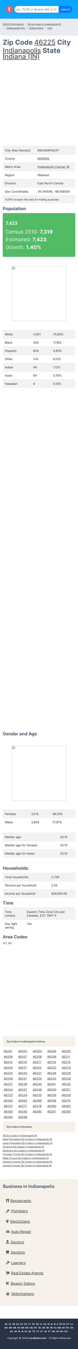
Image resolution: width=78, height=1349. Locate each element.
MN (22, 1327)
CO (25, 1324)
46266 (37, 1100)
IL (57, 1324)
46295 (66, 1111)
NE (47, 1327)
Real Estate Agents (27, 1273)
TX (37, 1331)
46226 (22, 1073)
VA (45, 1331)
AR (13, 1324)
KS (64, 1324)
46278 (37, 1106)
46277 (22, 1106)
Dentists (18, 1252)
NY (67, 1327)
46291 (51, 1111)
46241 (51, 1084)
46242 (66, 1084)
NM (59, 1327)
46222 (37, 1067)
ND (43, 1327)
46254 (22, 1095)
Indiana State (36, 28)
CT (29, 1324)
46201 (8, 1051)
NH (51, 1327)
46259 (66, 1095)
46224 (66, 1067)
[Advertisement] (39, 99)
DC (33, 1324)
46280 (51, 1106)
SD (29, 1331)
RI (22, 1331)
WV (61, 1331)
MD (10, 1327)
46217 (37, 1062)
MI (18, 1327)
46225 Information (13, 24)
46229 (66, 1073)
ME (14, 1327)
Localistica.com (37, 1338)
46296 (8, 1117)
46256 (51, 1095)
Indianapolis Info (16, 28)
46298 (22, 1117)
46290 (37, 1111)
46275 (8, 1106)
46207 (22, 1056)
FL (41, 1324)
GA (44, 1324)
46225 (45, 42)
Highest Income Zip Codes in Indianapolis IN (27, 1161)
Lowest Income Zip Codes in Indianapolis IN (27, 1165)
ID (55, 1324)
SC (25, 1331)
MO (27, 1327)
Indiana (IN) (21, 56)
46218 (51, 1062)
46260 (8, 1100)
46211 (66, 1056)
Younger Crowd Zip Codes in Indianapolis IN (27, 1154)
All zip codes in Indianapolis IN (44, 24)
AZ (17, 1324)
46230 (8, 1078)
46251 (66, 1089)
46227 (37, 1073)
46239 (22, 1084)
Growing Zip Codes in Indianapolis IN (23, 1146)
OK (11, 1331)
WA (53, 1331)
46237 (8, 1084)
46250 (51, 1089)
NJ (55, 1327)
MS (31, 1327)
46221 (22, 1067)
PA (19, 1331)
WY (66, 1331)
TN (33, 1331)
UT (41, 1331)
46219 (66, 1062)
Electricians (20, 1221)
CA (21, 1324)
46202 (22, 1051)
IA (52, 1324)
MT (35, 1327)
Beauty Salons (23, 1283)
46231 (22, 1078)
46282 (66, 1106)
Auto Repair (21, 1231)
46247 (22, 1089)
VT (49, 1331)
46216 (22, 1062)
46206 (8, 1056)
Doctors (17, 1242)
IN (60, 1324)
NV (63, 1327)
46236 (66, 1078)
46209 (51, 1056)
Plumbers (19, 1211)
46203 (37, 1051)
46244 (8, 1089)
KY (67, 1324)
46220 (8, 1067)
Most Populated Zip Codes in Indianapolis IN (27, 1139)
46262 (22, 1100)
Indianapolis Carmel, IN (53, 167)
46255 (37, 1095)
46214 (8, 1062)
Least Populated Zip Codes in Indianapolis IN (27, 1143)
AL (10, 1324)
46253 (8, 1095)
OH (71, 1327)
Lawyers (18, 1263)
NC (39, 1327)
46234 (37, 1078)
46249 (37, 1089)
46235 (51, 1078)
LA (71, 1324)
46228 (51, 1073)
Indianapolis (22, 50)
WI (57, 1331)
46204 (51, 1051)
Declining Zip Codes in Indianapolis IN (24, 1150)
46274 (66, 1100)
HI (49, 1324)
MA (6, 1327)
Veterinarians (22, 1294)
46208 (37, 1056)
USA (49, 28)
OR (15, 1331)
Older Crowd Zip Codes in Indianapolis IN (26, 1158)
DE (37, 1324)
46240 (37, 1084)
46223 (51, 1067)
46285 (22, 1111)
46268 (51, 1100)
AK (6, 1324)
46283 (8, 1111)
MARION (43, 158)
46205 (66, 1051)
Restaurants (20, 1201)
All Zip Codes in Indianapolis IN (20, 1135)
